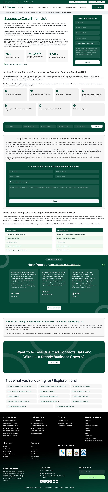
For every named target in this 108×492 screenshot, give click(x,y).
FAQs (66, 487)
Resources (83, 7)
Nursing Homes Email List (80, 396)
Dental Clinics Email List (47, 391)
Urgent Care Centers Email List (17, 406)
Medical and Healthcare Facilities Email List (44, 12)
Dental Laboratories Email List (81, 391)
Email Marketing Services (78, 2)
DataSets (30, 7)
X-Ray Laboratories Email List (65, 406)
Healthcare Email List (25, 12)
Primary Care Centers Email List (49, 401)
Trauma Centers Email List (80, 401)
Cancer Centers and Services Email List (19, 391)
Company (20, 7)
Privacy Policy (48, 487)
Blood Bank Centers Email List (81, 386)
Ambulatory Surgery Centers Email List (19, 386)
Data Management (43, 7)
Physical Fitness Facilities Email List (18, 401)
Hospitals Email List (13, 396)
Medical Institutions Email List (49, 396)
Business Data (57, 7)
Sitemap (72, 487)
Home (7, 12)
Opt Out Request (58, 487)
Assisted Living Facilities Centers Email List (53, 386)
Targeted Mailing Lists (97, 2)
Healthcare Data (70, 7)
